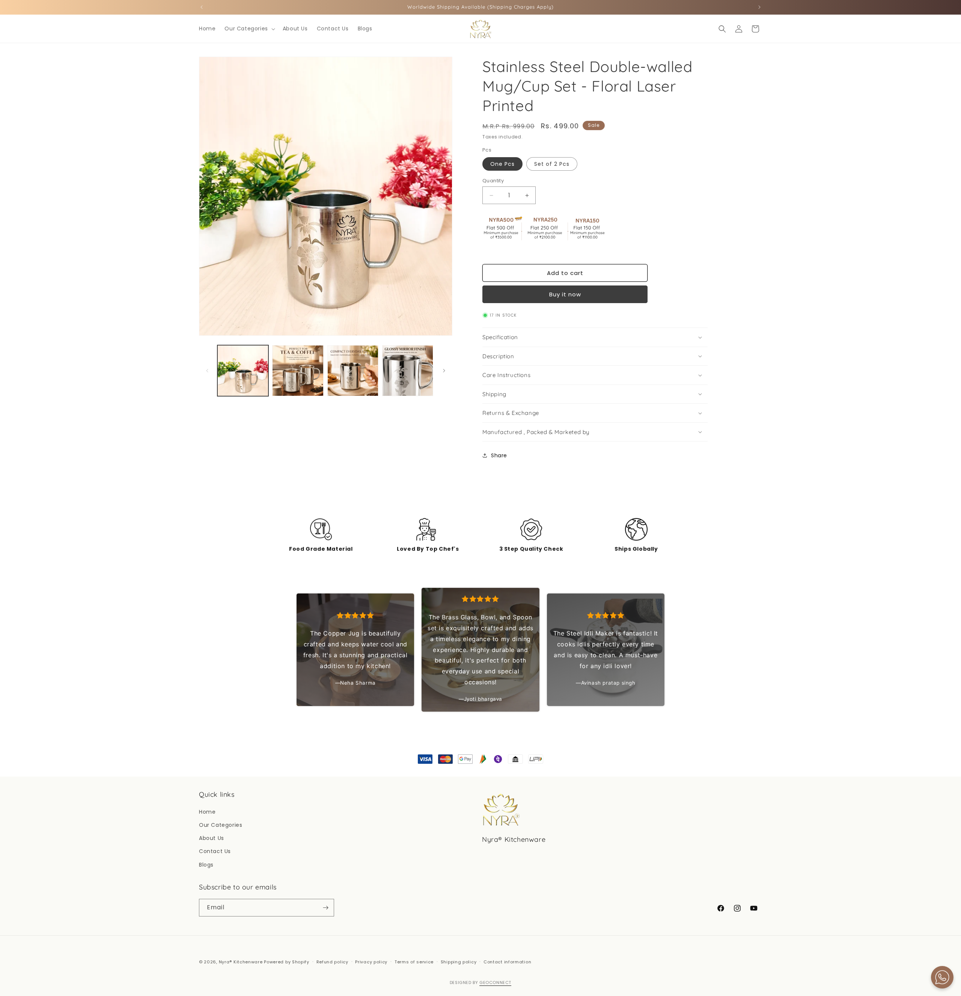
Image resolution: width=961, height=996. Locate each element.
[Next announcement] (759, 7)
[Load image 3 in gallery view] (352, 370)
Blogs (206, 864)
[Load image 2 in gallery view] (297, 370)
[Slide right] (444, 370)
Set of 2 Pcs (551, 164)
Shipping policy (459, 962)
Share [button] (499, 455)
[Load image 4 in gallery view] (407, 370)
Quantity (493, 180)
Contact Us (215, 851)
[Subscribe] (325, 907)
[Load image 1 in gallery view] (242, 370)
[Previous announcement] (201, 7)
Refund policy (332, 962)
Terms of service (414, 962)
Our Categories (220, 825)
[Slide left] (207, 370)
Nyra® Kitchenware (241, 962)
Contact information (507, 962)
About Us (211, 838)
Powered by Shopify (286, 962)
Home (207, 812)
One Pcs (502, 164)
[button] (249, 28)
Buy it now (565, 294)
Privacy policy (371, 962)
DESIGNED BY (480, 982)
